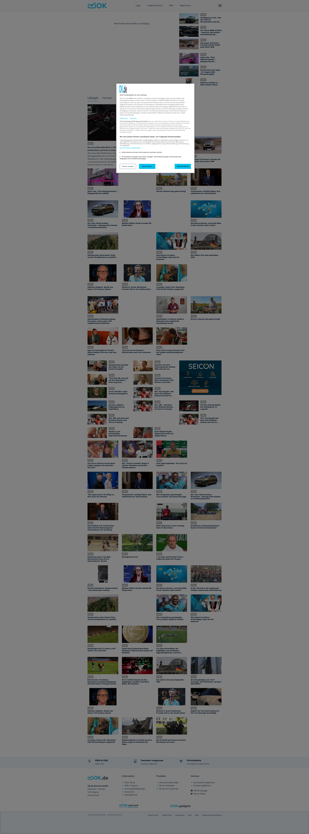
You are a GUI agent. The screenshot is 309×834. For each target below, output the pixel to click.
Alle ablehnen (147, 166)
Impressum (133, 118)
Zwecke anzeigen (128, 166)
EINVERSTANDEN (183, 166)
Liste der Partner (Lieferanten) (130, 148)
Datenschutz (123, 118)
